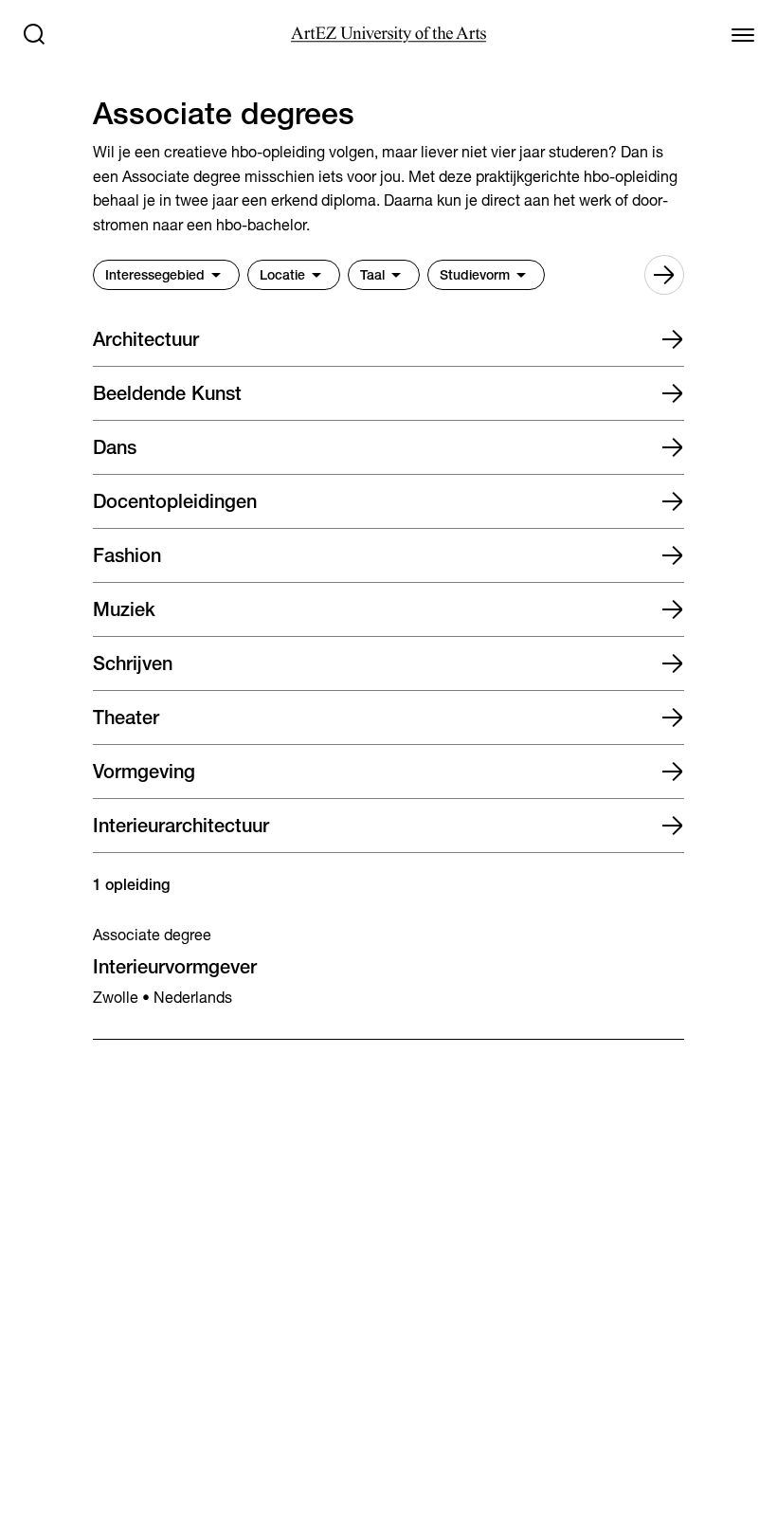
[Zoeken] (34, 34)
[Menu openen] (743, 34)
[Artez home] (388, 35)
